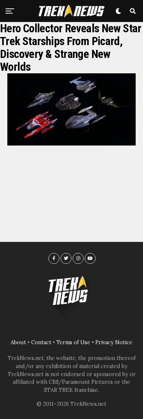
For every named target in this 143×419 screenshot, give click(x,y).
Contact (41, 342)
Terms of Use (73, 342)
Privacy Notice (113, 342)
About (18, 342)
